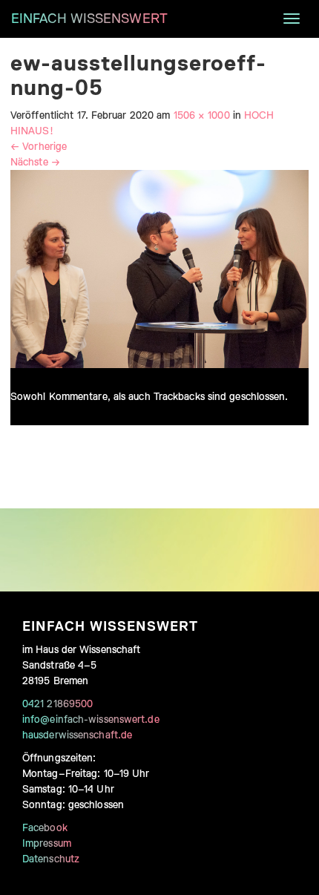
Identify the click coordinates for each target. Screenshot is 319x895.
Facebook (45, 827)
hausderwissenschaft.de (77, 735)
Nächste (35, 162)
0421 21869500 (57, 703)
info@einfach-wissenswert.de (91, 719)
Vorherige (38, 146)
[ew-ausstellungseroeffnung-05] (159, 268)
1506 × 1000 (202, 115)
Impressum (46, 843)
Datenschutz (50, 859)
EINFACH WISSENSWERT (89, 18)
